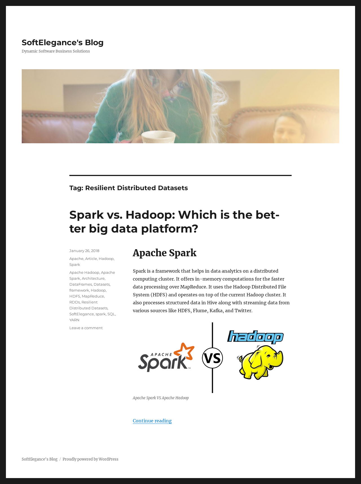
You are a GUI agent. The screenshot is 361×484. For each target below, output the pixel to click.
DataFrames (80, 284)
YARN (74, 320)
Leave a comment (86, 327)
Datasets (102, 284)
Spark (74, 264)
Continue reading (152, 421)
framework (79, 290)
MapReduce (93, 296)
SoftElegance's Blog (63, 42)
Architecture (93, 278)
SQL (111, 314)
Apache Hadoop (84, 272)
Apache (76, 258)
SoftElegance (81, 314)
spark (101, 314)
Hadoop (106, 258)
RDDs (74, 302)
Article (91, 258)
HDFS (74, 296)
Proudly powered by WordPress (90, 459)
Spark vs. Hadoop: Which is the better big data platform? (174, 221)
